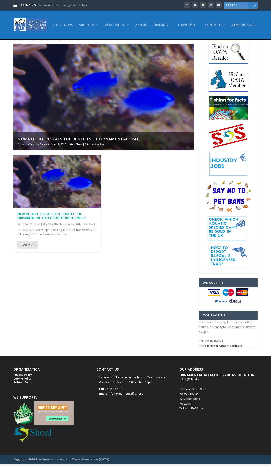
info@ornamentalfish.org (225, 346)
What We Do (115, 25)
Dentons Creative (39, 144)
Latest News (62, 25)
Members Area (243, 25)
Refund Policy (22, 382)
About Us (87, 25)
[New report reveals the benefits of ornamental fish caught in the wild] (57, 181)
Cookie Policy (22, 378)
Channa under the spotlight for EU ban (62, 5)
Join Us (141, 25)
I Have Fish (186, 25)
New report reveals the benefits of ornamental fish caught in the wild (51, 216)
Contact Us (215, 25)
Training (160, 25)
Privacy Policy (22, 375)
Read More (28, 245)
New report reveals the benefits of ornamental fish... (79, 139)
